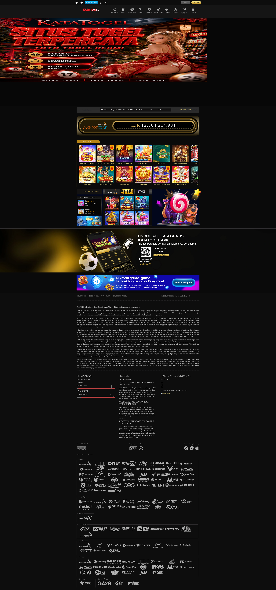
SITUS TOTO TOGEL (119, 296)
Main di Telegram (92, 2)
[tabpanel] (138, 50)
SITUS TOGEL (81, 296)
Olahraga (149, 12)
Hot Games (114, 12)
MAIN (88, 153)
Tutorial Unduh (161, 255)
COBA (113, 200)
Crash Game (158, 12)
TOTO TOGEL (94, 296)
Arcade (166, 12)
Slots (123, 12)
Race (140, 12)
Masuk (185, 2)
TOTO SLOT (105, 296)
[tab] (112, 191)
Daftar (196, 2)
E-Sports (175, 12)
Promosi (193, 12)
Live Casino (132, 12)
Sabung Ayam (184, 13)
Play (102, 127)
